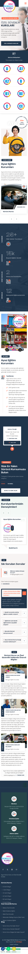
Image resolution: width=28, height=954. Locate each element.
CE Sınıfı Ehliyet (7, 893)
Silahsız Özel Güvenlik (9, 908)
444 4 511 (13, 442)
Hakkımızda (6, 584)
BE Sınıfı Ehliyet (7, 899)
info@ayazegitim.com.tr (16, 574)
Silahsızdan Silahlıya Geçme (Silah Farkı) (13, 917)
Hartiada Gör (13, 438)
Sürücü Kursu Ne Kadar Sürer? (11, 926)
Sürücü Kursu (8, 211)
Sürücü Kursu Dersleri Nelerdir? (11, 929)
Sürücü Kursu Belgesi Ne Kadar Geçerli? (14, 932)
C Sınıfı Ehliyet (7, 890)
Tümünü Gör (20, 775)
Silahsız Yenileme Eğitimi (9, 920)
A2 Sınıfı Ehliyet (7, 896)
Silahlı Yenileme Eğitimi (9, 911)
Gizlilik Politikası (14, 944)
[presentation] (11, 219)
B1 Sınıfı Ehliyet (7, 902)
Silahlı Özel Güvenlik (8, 914)
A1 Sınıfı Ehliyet (7, 887)
